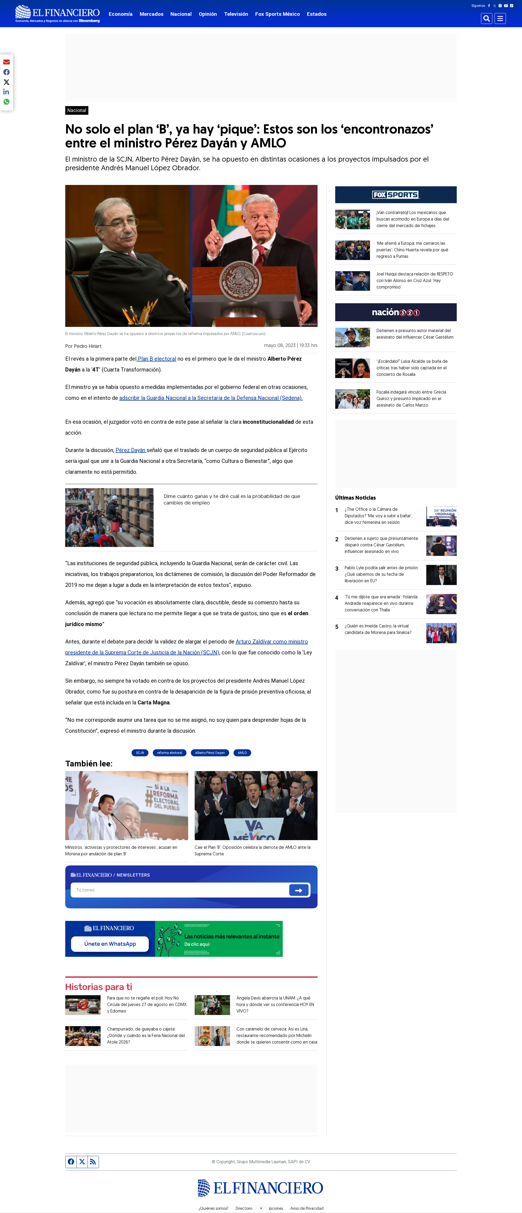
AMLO (242, 753)
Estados (317, 14)
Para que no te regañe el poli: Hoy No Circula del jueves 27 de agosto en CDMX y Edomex (147, 1005)
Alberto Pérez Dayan (210, 753)
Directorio (244, 1209)
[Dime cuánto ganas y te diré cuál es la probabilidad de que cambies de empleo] (109, 517)
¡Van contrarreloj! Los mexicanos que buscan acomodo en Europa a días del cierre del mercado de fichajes (413, 219)
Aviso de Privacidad (307, 1209)
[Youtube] (507, 5)
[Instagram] (501, 5)
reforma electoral (169, 753)
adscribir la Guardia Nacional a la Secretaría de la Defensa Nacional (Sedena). (211, 398)
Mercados (151, 14)
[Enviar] (299, 890)
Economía (121, 14)
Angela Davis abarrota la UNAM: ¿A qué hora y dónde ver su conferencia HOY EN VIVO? (275, 1005)
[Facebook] (490, 5)
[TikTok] (512, 5)
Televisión (236, 14)
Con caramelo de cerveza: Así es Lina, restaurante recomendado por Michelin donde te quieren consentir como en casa (277, 1036)
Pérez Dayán (131, 450)
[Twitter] (496, 5)
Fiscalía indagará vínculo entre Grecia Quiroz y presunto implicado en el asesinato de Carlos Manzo (411, 399)
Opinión (208, 14)
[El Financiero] (57, 14)
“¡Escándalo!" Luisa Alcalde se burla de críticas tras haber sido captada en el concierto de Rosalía (412, 368)
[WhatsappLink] (174, 938)
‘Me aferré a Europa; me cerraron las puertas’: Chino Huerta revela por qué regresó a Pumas (412, 250)
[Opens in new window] (352, 219)
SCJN (140, 753)
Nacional (181, 14)
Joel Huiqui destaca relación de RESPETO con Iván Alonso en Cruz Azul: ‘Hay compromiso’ (415, 281)
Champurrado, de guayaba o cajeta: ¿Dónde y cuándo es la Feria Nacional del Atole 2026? (146, 1036)
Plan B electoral (156, 358)
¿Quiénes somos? (213, 1209)
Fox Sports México (277, 14)
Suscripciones (271, 1209)
